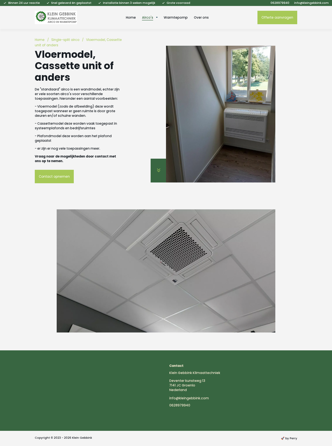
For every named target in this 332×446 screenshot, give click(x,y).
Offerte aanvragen (277, 17)
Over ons (201, 17)
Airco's (147, 17)
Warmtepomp (176, 17)
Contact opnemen (54, 176)
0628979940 (179, 405)
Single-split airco (65, 39)
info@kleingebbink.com (189, 398)
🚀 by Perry (289, 438)
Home (131, 17)
